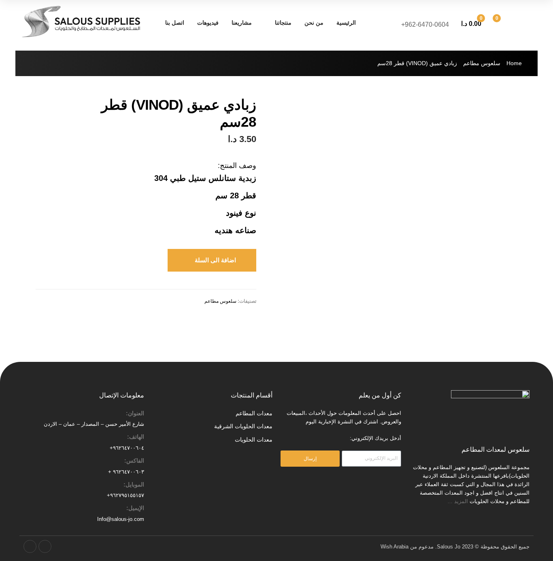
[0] (505, 23)
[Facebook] (44, 546)
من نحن (313, 22)
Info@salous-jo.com (120, 519)
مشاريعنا (242, 22)
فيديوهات (208, 22)
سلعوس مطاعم (481, 63)
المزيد (462, 501)
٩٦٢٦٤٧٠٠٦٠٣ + (126, 472)
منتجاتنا (283, 22)
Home (514, 63)
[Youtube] (29, 546)
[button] (212, 260)
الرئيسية (346, 22)
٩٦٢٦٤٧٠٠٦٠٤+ (127, 448)
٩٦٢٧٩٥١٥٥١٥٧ (127, 495)
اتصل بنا (174, 22)
